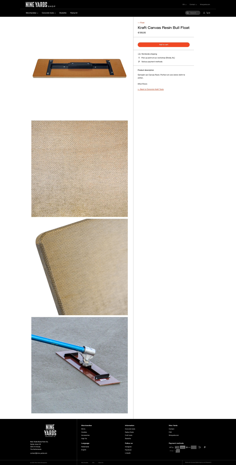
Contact (171, 429)
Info (93, 462)
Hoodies (84, 432)
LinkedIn (128, 453)
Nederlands (85, 447)
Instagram (128, 447)
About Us (100, 462)
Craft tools (128, 435)
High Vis (84, 438)
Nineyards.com (174, 435)
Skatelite (128, 438)
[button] (192, 13)
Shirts (83, 429)
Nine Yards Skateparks (41, 462)
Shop (51, 6)
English (83, 450)
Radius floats (129, 432)
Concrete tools (130, 429)
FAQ (170, 432)
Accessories (85, 435)
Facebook (128, 450)
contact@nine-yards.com (38, 453)
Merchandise (84, 462)
